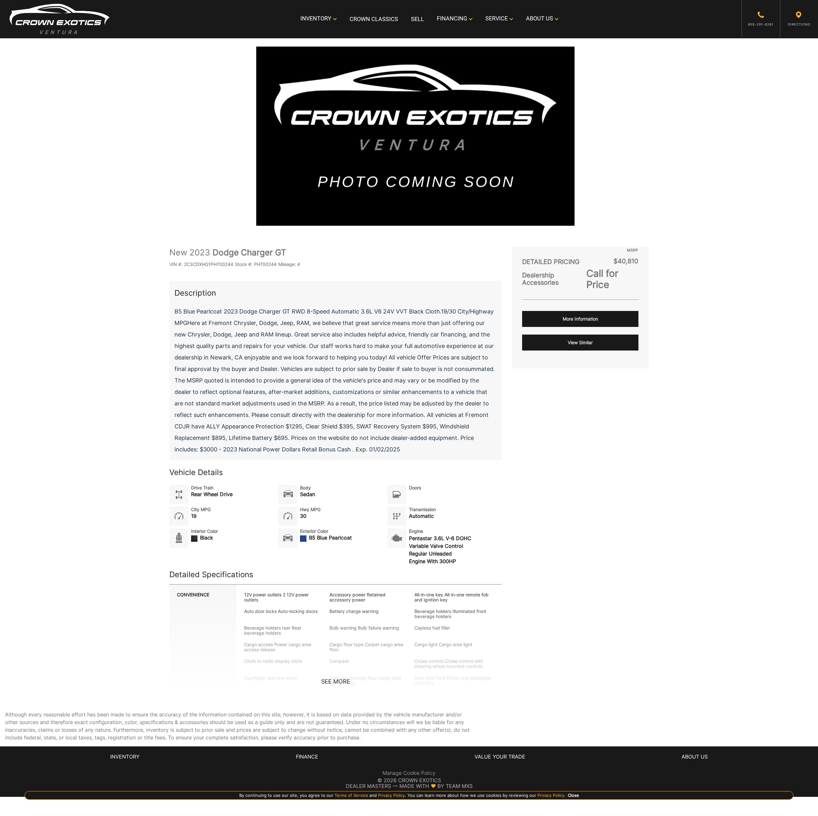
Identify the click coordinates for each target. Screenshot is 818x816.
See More (335, 681)
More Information (580, 318)
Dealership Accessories (540, 279)
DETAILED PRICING (551, 262)
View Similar (580, 342)
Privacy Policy (391, 795)
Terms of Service (351, 795)
